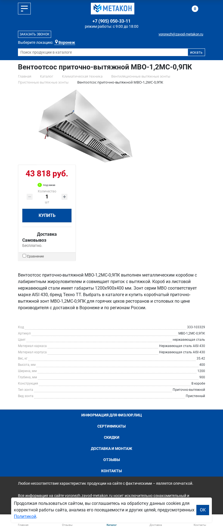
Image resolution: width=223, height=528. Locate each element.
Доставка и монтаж (111, 448)
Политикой (25, 516)
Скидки (111, 437)
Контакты (111, 471)
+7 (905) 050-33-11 (111, 21)
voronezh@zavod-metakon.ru (181, 34)
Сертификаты (111, 426)
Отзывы (111, 460)
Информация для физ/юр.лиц (111, 415)
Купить (47, 215)
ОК (203, 509)
